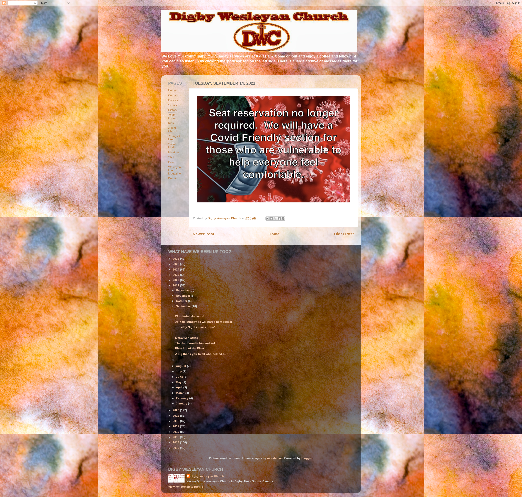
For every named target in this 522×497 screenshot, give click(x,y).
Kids (171, 123)
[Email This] (267, 218)
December (183, 290)
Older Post (344, 234)
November (183, 295)
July (179, 371)
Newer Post (203, 234)
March (180, 392)
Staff (171, 157)
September (184, 306)
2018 (176, 421)
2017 (176, 426)
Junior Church (173, 129)
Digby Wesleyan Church (207, 476)
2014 (176, 442)
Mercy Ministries (186, 337)
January (182, 403)
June (180, 376)
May (179, 382)
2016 (176, 431)
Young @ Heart (174, 138)
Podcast (173, 100)
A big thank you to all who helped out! (202, 354)
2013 (176, 448)
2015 (176, 437)
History (172, 110)
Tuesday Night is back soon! (195, 327)
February (182, 398)
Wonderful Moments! (189, 316)
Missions (173, 152)
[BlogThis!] (271, 218)
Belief (171, 162)
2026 (176, 258)
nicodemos (275, 458)
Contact (173, 95)
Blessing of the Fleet (189, 348)
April (179, 387)
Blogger (306, 458)
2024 (176, 269)
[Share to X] (275, 218)
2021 (176, 285)
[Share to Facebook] (279, 218)
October (182, 301)
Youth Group (172, 116)
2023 (176, 274)
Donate (173, 178)
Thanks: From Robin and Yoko (196, 343)
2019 (176, 415)
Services (173, 105)
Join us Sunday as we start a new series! (203, 321)
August (181, 366)
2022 (176, 280)
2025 (176, 264)
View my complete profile (185, 486)
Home (274, 234)
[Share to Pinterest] (283, 218)
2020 (176, 410)
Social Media (172, 146)
